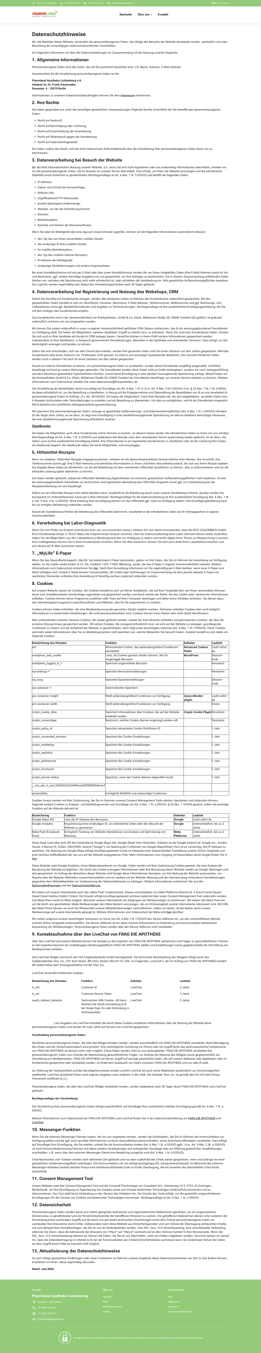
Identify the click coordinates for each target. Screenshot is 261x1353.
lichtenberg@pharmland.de (122, 3)
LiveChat (37, 1122)
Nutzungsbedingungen (46, 885)
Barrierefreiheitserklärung (180, 1311)
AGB (170, 1297)
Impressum (173, 1306)
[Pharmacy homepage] (45, 14)
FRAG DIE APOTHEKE (201, 1118)
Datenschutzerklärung (86, 885)
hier (34, 858)
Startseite (125, 14)
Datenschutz (174, 1301)
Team (105, 1301)
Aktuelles (107, 1297)
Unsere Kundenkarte (112, 1306)
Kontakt (163, 14)
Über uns (143, 14)
